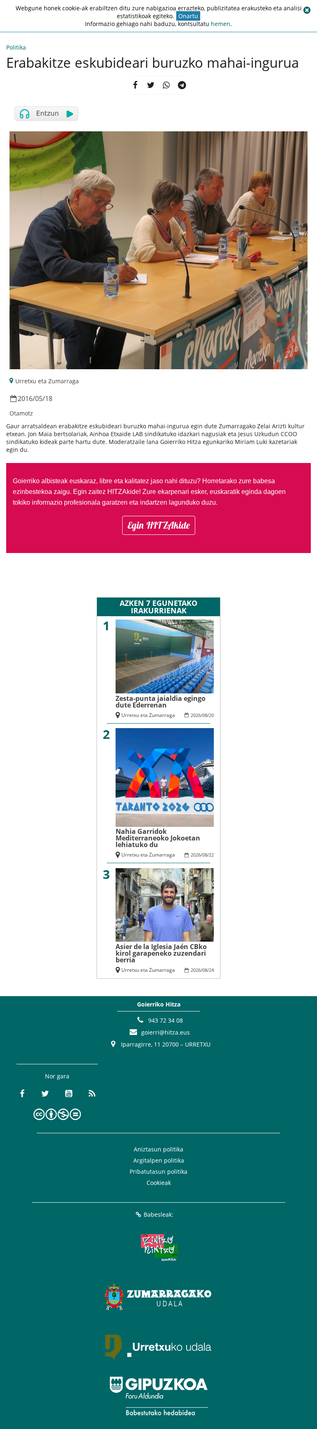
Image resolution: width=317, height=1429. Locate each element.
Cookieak (159, 1183)
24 (211, 970)
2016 (25, 398)
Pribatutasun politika (158, 1171)
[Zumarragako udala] (158, 1296)
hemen (220, 24)
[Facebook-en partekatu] (135, 85)
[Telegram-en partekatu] (182, 85)
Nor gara (57, 1076)
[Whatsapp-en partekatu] (166, 85)
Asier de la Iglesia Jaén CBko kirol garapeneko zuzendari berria (161, 953)
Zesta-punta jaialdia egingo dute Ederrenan (161, 702)
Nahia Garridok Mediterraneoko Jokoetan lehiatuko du (158, 838)
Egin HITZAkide (159, 525)
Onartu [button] (188, 16)
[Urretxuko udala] (158, 1346)
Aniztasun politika (158, 1149)
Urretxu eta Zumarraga (47, 381)
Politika (16, 47)
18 (48, 398)
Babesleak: (158, 1214)
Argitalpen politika (158, 1160)
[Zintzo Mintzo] (159, 1247)
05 (39, 398)
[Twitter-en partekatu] (150, 85)
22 (211, 855)
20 (211, 715)
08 (204, 715)
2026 (196, 715)
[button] (306, 10)
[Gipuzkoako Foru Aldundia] (158, 1396)
